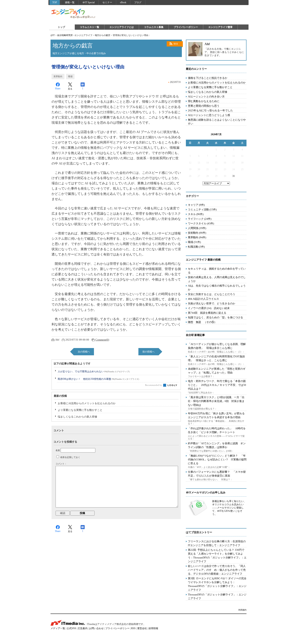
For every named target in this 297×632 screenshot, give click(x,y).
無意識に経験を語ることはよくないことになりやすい (217, 121)
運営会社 (142, 628)
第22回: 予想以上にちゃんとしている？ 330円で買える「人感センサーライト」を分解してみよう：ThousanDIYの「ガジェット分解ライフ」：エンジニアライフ (217, 555)
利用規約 (242, 610)
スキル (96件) (195, 214)
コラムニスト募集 (153, 27)
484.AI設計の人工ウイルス (203, 298)
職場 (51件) (194, 242)
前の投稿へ (148, 351)
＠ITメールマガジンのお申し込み (205, 492)
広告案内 (82, 628)
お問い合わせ (96, 628)
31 (233, 176)
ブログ (137, 2)
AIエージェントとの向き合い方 (206, 96)
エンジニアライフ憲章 (220, 27)
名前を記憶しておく (70, 457)
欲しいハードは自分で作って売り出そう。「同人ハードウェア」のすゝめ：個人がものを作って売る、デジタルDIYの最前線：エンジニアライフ (217, 569)
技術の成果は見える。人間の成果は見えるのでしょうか (217, 279)
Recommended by (154, 385)
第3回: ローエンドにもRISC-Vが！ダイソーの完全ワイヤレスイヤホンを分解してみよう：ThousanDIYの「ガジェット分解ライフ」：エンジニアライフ (217, 584)
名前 (58, 450)
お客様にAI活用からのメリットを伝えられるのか (87, 403)
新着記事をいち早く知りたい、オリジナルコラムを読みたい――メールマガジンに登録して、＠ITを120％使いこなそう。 (229, 508)
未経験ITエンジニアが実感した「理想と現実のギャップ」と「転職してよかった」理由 (216, 370)
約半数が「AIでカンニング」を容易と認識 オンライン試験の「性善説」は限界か (217, 445)
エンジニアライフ (73, 14)
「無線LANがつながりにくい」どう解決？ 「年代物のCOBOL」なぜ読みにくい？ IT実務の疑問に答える (217, 459)
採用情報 (153, 628)
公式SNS (71, 628)
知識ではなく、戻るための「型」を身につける (215, 317)
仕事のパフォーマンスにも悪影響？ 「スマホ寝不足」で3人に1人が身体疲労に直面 (217, 473)
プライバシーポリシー (186, 27)
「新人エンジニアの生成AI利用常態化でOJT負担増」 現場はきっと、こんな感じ (216, 358)
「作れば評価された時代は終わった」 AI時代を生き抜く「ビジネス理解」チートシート (217, 430)
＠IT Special (88, 2)
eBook (123, 2)
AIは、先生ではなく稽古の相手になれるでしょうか (217, 287)
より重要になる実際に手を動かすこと (80, 409)
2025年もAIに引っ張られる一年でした (210, 110)
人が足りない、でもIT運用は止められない (94, 371)
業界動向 (58, 76)
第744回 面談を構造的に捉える (207, 312)
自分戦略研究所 (65, 35)
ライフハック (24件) (199, 218)
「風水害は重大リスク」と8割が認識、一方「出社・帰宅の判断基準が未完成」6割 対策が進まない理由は (216, 401)
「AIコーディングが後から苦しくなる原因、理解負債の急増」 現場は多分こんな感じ (217, 346)
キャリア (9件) (196, 204)
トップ (61, 27)
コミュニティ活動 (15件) (202, 209)
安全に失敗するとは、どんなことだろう (211, 294)
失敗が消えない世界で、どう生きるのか (211, 303)
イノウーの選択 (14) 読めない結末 (209, 308)
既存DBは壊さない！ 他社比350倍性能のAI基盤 (98, 379)
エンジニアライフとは (122, 27)
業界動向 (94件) (197, 237)
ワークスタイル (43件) (201, 223)
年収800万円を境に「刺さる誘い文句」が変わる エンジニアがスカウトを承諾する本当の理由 (217, 415)
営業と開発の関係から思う (203, 105)
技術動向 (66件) (197, 232)
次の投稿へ (84, 351)
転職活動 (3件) (196, 246)
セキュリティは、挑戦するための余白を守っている (217, 270)
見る (70, 89)
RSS (176, 43)
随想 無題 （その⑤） (202, 322)
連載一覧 (70, 2)
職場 (70, 76)
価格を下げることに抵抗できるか (207, 77)
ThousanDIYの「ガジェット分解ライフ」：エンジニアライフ (217, 596)
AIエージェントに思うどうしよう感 (209, 115)
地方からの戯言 (102, 35)
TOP (54, 2)
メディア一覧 (58, 628)
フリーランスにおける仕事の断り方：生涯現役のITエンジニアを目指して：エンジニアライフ (217, 543)
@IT (53, 35)
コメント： (61, 463)
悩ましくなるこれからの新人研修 (77, 416)
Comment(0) (102, 339)
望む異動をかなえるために (203, 101)
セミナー (107, 2)
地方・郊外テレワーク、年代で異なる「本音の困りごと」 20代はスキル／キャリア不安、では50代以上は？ (217, 385)
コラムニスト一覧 (89, 27)
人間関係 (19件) (197, 228)
